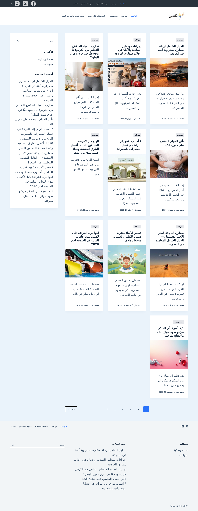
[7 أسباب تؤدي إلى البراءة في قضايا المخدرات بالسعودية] (127, 168)
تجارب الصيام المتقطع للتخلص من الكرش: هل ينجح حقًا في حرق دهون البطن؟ (34, 109)
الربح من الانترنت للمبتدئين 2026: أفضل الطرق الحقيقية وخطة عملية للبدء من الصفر (35, 143)
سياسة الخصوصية (102, 4)
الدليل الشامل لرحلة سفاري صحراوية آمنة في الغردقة (171, 49)
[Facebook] (33, 3)
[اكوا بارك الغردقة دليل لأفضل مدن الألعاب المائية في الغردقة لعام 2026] (84, 263)
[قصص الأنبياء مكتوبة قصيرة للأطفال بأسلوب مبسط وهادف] (127, 259)
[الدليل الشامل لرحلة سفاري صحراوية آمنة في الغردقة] (169, 72)
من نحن (114, 4)
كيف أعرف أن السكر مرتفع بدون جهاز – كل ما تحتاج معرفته (170, 331)
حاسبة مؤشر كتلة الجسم (97, 16)
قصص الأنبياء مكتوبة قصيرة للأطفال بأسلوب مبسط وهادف (127, 236)
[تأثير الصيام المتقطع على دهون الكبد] (169, 164)
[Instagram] (17, 3)
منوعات (124, 16)
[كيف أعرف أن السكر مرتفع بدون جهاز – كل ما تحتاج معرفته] (169, 354)
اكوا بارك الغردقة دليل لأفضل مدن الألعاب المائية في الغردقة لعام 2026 (35, 181)
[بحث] (12, 4)
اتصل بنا (75, 4)
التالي (72, 409)
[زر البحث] (17, 41)
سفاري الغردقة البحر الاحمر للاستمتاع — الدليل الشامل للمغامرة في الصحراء (36, 157)
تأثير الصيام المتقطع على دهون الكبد (104, 479)
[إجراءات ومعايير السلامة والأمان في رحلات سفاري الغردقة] (127, 72)
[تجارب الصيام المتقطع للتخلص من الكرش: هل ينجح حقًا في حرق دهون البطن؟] (84, 76)
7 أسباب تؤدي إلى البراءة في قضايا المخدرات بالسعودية (129, 145)
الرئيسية (123, 4)
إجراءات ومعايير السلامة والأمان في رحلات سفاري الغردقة (128, 49)
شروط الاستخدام (87, 4)
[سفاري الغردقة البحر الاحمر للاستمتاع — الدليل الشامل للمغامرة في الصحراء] (169, 263)
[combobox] (36, 41)
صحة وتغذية (113, 16)
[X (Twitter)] (25, 3)
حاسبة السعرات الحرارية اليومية (72, 16)
